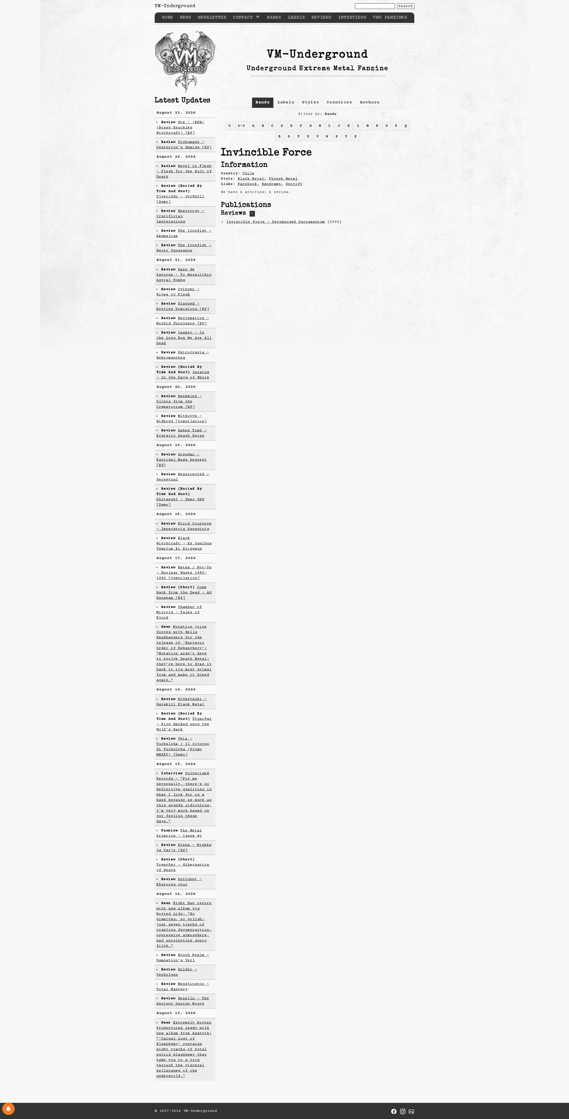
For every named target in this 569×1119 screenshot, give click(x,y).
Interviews (352, 17)
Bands (274, 17)
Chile (248, 173)
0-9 (241, 126)
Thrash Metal (283, 179)
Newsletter (212, 17)
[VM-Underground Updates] (8, 1109)
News (185, 17)
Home (167, 17)
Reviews (321, 17)
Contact (243, 17)
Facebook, (248, 184)
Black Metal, (252, 179)
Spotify (294, 184)
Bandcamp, (272, 184)
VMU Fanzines (390, 17)
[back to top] (558, 1093)
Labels (296, 17)
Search (406, 6)
